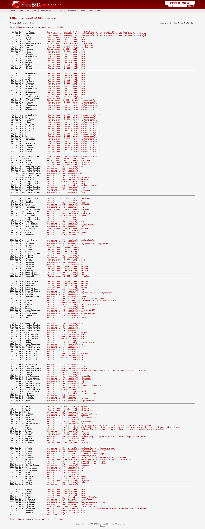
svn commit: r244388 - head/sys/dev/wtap (65, 272)
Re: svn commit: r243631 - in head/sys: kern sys (69, 43)
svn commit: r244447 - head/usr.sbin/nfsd (66, 346)
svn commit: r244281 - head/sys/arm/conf (65, 166)
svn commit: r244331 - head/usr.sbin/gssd (66, 202)
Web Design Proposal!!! (57, 514)
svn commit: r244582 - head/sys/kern (63, 484)
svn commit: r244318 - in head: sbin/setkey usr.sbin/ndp (73, 185)
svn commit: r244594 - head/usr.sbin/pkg (65, 501)
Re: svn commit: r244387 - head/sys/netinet (68, 266)
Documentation (46, 10)
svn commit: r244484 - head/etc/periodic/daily (68, 376)
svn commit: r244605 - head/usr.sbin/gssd (66, 512)
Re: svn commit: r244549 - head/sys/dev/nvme (68, 433)
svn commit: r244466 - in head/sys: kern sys (67, 353)
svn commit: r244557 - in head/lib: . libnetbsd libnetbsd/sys (75, 454)
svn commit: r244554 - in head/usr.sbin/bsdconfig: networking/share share (81, 448)
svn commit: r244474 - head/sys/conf (63, 365)
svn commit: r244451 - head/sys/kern (63, 348)
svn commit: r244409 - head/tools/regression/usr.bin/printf (74, 304)
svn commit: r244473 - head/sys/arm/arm (65, 359)
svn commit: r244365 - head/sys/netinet (65, 227)
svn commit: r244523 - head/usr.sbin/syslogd (67, 399)
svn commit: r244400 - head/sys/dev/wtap (65, 291)
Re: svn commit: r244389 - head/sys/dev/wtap (68, 276)
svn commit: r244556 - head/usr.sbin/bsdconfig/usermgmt (72, 452)
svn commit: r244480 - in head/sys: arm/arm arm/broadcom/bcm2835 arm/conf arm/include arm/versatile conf (96, 370)
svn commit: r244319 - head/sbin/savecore (66, 187)
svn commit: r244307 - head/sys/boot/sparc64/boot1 (70, 177)
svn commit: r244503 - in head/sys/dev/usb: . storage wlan (74, 385)
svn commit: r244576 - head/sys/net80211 (65, 473)
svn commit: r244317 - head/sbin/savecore (66, 183)
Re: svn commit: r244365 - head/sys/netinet (68, 229)
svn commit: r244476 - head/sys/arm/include (67, 368)
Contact (102, 526)
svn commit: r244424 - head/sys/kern (63, 325)
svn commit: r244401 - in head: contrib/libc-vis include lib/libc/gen (79, 293)
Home (13, 10)
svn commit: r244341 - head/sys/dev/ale (65, 206)
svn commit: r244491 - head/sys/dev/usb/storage (69, 380)
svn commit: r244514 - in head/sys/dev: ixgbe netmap (71, 393)
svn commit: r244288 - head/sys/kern (63, 168)
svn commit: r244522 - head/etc (61, 397)
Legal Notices (81, 524)
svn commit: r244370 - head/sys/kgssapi (65, 234)
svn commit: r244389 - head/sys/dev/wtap (65, 274)
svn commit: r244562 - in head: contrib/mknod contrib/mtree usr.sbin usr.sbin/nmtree (86, 457)
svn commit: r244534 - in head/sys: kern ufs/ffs (69, 421)
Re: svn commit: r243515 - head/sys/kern (65, 38)
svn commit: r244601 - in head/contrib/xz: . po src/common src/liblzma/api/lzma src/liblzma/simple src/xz (96, 508)
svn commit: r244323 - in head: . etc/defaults (68, 198)
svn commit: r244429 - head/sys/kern (63, 331)
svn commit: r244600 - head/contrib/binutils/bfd (69, 505)
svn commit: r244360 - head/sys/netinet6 (65, 223)
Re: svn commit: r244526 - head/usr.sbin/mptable (70, 408)
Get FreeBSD (32, 10)
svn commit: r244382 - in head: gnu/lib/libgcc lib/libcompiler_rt (77, 244)
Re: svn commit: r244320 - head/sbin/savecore (69, 191)
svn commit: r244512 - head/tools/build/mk (66, 391)
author (44, 27)
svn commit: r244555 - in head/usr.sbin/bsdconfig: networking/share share (81, 450)
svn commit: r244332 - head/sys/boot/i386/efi (68, 204)
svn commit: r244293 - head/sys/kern (63, 170)
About (20, 10)
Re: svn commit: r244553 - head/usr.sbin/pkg (68, 442)
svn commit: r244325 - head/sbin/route (64, 200)
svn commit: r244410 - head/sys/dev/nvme (65, 306)
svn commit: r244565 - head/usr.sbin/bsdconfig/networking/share (76, 463)
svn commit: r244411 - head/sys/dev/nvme (65, 308)
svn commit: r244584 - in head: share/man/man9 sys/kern (72, 497)
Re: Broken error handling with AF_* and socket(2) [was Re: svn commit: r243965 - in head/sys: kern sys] (97, 34)
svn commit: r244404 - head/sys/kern (63, 295)
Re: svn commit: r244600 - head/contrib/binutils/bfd (72, 507)
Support (84, 10)
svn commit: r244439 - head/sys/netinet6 (65, 334)
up (17, 27)
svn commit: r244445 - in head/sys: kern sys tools (70, 342)
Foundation (95, 10)
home (12, 27)
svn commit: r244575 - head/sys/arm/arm (65, 471)
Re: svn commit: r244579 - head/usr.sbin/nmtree (70, 480)
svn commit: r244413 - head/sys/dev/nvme (65, 312)
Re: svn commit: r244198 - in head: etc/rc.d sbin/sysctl (73, 100)
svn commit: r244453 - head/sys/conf (63, 352)
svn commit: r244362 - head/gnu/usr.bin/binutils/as (71, 225)
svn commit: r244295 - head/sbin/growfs (65, 174)
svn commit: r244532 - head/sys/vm (63, 420)
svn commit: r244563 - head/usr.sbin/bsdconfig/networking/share (76, 461)
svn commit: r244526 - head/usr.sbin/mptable (67, 406)
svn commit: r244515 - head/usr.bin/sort (65, 395)
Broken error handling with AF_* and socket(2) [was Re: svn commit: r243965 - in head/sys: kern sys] (94, 32)
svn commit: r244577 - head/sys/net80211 (65, 474)
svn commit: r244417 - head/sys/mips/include (67, 317)
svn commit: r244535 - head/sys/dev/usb (65, 423)
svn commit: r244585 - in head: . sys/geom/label (69, 499)
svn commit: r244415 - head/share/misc (64, 316)
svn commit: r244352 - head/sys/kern (63, 219)
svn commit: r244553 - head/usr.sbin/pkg (65, 440)
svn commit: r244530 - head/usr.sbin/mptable (67, 416)
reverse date (58, 27)
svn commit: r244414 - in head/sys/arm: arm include (71, 314)
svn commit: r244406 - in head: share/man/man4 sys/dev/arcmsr (75, 299)
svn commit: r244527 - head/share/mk (63, 412)
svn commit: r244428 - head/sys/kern (63, 329)
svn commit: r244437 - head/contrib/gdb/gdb (67, 333)
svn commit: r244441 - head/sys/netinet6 (65, 338)
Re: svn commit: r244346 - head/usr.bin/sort (68, 210)
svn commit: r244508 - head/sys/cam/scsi (65, 387)
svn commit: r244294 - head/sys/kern (63, 172)
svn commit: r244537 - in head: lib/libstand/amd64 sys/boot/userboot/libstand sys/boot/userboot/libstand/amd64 (99, 425)
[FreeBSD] (37, 8)
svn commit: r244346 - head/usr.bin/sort (65, 208)
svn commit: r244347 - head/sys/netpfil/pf (66, 212)
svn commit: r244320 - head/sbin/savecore (66, 189)
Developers (72, 10)
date (49, 27)
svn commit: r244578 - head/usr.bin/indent (66, 476)
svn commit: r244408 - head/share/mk (63, 302)
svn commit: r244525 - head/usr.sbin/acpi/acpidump (70, 401)
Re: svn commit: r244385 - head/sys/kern (66, 259)
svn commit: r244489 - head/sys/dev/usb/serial (68, 378)
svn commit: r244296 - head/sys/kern (63, 176)
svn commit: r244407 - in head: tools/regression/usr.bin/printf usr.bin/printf (83, 300)
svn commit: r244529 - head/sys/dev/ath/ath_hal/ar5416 (72, 414)
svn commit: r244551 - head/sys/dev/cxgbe (66, 439)
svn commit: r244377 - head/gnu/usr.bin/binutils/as (71, 240)
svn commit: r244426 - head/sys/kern (63, 327)
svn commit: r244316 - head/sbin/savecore (66, 181)
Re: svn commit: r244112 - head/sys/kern (65, 49)
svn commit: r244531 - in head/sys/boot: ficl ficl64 (71, 418)
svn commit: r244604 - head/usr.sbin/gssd (66, 510)
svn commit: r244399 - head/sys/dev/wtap (65, 289)
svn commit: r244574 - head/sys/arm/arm (65, 469)
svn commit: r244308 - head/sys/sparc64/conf (67, 179)
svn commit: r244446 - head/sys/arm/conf (65, 344)
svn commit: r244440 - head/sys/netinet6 (65, 336)
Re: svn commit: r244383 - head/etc (64, 247)
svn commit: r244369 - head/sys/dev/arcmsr (66, 232)
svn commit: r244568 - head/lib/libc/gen (65, 467)
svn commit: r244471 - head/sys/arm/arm (65, 357)
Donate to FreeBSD (180, 3)
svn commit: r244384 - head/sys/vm (63, 255)
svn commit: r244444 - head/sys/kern (63, 340)
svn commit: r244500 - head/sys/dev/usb (65, 384)
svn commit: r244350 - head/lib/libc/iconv (66, 215)
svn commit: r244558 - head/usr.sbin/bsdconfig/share (71, 455)
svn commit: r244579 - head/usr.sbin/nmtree (67, 478)
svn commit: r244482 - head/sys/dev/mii (65, 374)
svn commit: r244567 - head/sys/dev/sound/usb (68, 465)
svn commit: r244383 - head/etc (61, 246)
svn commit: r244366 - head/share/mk (63, 231)
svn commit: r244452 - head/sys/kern (63, 350)
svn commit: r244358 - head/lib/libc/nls (65, 221)
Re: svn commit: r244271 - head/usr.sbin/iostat (69, 160)
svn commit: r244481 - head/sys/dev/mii (65, 372)
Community (60, 10)
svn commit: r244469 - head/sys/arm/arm (65, 355)
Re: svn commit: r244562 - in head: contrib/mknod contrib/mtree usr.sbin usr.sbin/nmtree (89, 459)
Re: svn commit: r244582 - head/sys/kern (66, 489)
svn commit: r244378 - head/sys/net (63, 242)
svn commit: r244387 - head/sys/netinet (65, 265)
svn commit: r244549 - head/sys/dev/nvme (65, 431)
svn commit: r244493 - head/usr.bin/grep (65, 382)
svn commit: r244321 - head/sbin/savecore (66, 193)
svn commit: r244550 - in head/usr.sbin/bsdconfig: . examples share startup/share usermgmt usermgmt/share (96, 437)
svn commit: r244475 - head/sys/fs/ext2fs (66, 366)
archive (22, 27)
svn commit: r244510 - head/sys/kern (63, 389)
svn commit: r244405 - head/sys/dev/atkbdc (66, 297)
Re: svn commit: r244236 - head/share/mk (65, 158)
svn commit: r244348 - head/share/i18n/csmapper (69, 213)
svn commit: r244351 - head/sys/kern (63, 217)
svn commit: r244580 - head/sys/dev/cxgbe (66, 482)
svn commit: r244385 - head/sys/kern (63, 257)
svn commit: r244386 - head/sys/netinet (65, 263)
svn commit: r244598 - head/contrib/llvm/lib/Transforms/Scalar (76, 503)
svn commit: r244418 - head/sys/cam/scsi (65, 323)
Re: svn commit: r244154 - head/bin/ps (64, 96)
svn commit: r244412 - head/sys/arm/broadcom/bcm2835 (71, 310)
